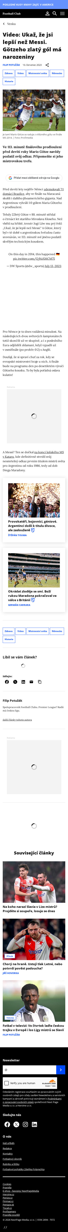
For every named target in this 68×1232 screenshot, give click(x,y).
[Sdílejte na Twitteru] (15, 682)
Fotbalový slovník (12, 1158)
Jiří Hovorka (11, 973)
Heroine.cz (8, 1194)
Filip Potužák (11, 64)
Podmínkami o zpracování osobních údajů (32, 1100)
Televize (10, 1017)
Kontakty (8, 1153)
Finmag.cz (8, 1201)
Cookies (7, 1184)
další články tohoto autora (17, 719)
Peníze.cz (8, 1197)
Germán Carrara (19, 605)
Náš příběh (9, 1143)
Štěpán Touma (17, 535)
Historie (9, 81)
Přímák (10, 956)
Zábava (9, 73)
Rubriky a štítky (11, 1164)
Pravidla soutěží (11, 1215)
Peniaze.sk (8, 1204)
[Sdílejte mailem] (31, 682)
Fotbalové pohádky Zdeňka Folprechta (23, 1169)
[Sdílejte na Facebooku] (7, 682)
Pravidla (7, 1187)
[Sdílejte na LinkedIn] (23, 682)
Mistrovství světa (37, 73)
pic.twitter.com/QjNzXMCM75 (34, 258)
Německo (57, 73)
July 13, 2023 (53, 266)
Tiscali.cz (7, 1208)
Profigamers (9, 1211)
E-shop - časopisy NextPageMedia (21, 1191)
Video (20, 73)
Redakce (7, 1148)
